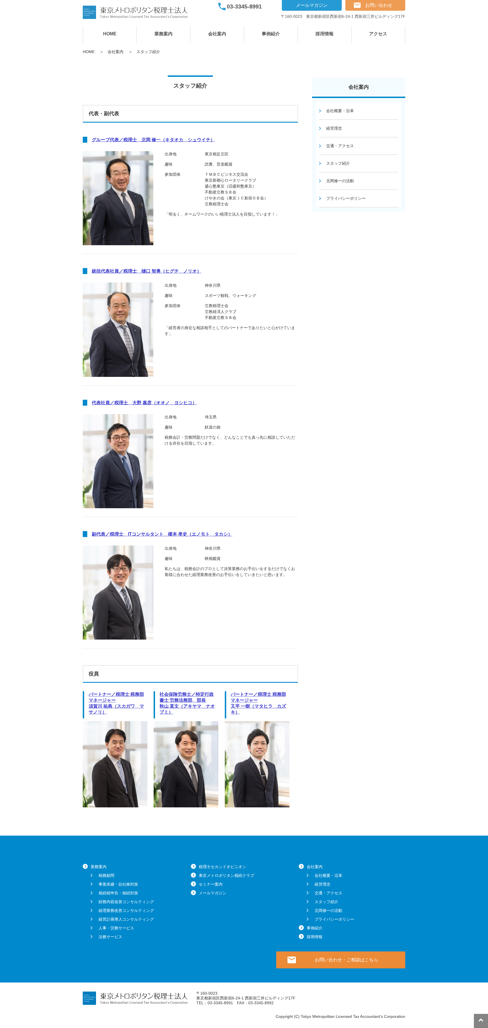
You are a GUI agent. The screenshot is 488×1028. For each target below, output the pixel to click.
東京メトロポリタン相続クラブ (226, 875)
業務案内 (163, 33)
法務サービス (110, 936)
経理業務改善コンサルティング (126, 910)
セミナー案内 (211, 884)
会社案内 (217, 33)
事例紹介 (271, 33)
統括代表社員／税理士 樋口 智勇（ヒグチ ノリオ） (146, 271)
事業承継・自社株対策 (118, 884)
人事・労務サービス (116, 928)
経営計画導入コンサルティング (126, 919)
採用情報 (324, 33)
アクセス (378, 33)
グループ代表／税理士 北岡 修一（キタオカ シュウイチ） (153, 139)
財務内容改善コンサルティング (126, 901)
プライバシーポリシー (346, 198)
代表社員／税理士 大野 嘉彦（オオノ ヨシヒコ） (144, 402)
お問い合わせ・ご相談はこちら (346, 959)
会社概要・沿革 (340, 110)
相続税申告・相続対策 (118, 893)
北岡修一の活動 (340, 181)
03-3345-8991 (244, 6)
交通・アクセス (340, 146)
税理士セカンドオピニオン (222, 866)
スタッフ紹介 (338, 163)
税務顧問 (106, 875)
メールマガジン (312, 5)
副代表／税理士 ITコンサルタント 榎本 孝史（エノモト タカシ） (162, 534)
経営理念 (334, 128)
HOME (110, 33)
